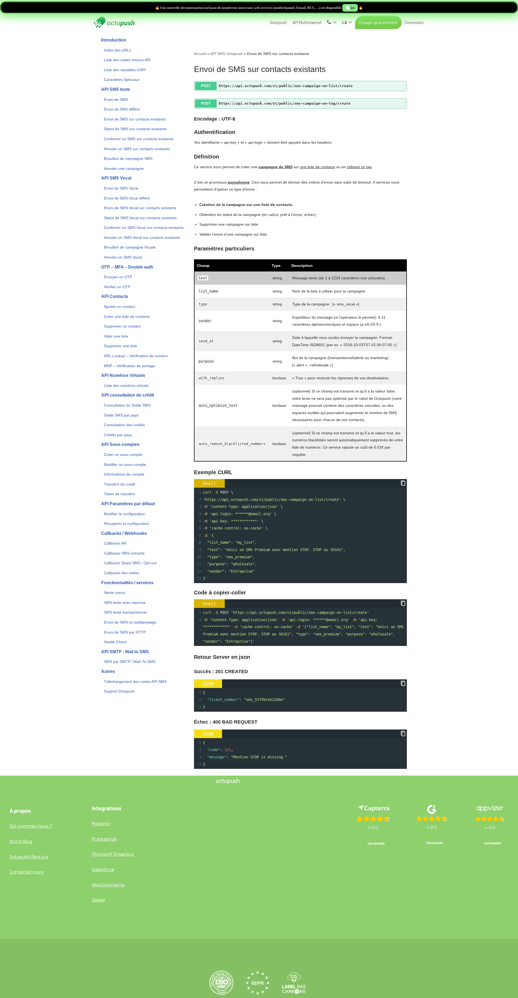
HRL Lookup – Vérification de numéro (136, 356)
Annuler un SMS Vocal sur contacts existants (142, 237)
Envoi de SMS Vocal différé (127, 198)
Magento (101, 823)
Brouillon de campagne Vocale (130, 247)
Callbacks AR (115, 543)
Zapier (98, 900)
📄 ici (350, 8)
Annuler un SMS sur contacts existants (137, 149)
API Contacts (114, 296)
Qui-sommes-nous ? (30, 826)
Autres (108, 671)
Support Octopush (119, 691)
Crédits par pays (118, 435)
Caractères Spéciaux (121, 79)
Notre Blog (20, 841)
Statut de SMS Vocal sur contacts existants (140, 218)
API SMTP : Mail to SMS (125, 651)
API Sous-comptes (120, 444)
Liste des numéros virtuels (126, 385)
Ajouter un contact (119, 306)
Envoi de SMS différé (122, 109)
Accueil (200, 53)
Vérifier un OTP (117, 287)
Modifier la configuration (124, 514)
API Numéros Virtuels (123, 375)
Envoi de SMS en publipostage (130, 622)
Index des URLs (117, 50)
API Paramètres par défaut (128, 503)
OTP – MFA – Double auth (127, 267)
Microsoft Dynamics (113, 854)
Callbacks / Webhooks (124, 533)
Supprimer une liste (120, 346)
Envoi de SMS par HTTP (125, 632)
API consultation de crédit (127, 395)
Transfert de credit (119, 484)
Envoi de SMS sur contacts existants (135, 119)
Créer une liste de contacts (127, 316)
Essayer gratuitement (378, 22)
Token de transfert (119, 494)
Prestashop (104, 839)
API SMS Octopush (226, 53)
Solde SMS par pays (121, 415)
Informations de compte (124, 474)
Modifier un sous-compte (125, 464)
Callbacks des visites (121, 573)
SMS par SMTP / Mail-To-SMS (129, 661)
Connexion (414, 22)
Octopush (278, 22)
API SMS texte (115, 89)
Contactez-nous (26, 872)
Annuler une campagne (124, 168)
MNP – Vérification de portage (129, 366)
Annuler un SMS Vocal (123, 257)
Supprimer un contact (122, 326)
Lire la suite (376, 843)
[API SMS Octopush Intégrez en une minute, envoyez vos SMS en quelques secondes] (114, 22)
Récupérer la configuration (126, 523)
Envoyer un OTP (118, 277)
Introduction (113, 40)
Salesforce (103, 869)
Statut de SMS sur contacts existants (135, 129)
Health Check (115, 642)
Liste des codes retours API (127, 60)
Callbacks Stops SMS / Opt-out (130, 563)
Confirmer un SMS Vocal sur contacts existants (144, 227)
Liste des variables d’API (125, 70)
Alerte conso (114, 592)
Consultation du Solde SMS (127, 405)
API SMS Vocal (116, 178)
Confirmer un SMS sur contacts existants (138, 139)
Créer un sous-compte (123, 454)
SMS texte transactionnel (125, 612)
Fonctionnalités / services (127, 582)
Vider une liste (116, 336)
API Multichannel (307, 22)
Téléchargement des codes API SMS (135, 681)
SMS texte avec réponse (125, 602)
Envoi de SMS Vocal (121, 188)
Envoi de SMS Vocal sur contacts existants (140, 208)
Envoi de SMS (116, 99)
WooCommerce (108, 884)
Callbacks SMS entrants (124, 553)
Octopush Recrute (28, 856)
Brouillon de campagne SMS (128, 158)
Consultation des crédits (124, 425)
